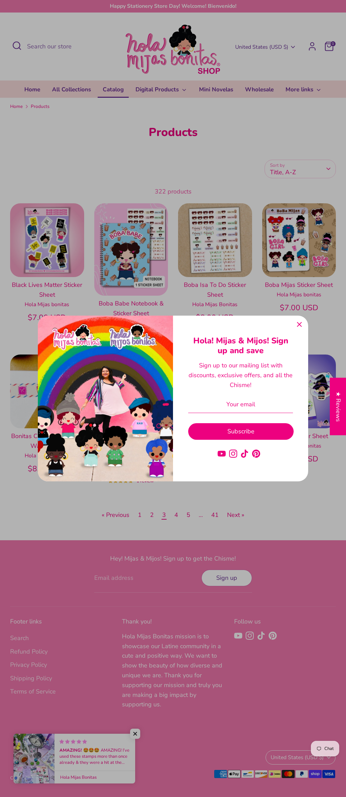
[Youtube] (222, 454)
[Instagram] (233, 454)
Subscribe (240, 431)
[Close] (299, 324)
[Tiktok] (245, 454)
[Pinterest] (256, 454)
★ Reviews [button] (338, 406)
